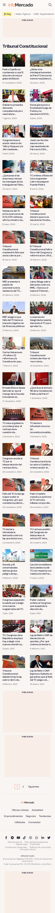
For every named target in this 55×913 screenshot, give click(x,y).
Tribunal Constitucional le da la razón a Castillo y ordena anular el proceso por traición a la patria (41, 463)
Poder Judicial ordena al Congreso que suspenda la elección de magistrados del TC (40, 605)
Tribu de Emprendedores (36, 842)
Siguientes (33, 786)
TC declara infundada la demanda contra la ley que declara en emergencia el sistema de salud (12, 534)
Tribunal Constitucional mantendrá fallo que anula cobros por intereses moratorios (13, 251)
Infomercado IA (15, 842)
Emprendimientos (13, 816)
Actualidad (37, 810)
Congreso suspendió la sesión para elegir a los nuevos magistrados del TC (13, 605)
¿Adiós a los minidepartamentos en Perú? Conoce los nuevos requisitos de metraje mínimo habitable (41, 74)
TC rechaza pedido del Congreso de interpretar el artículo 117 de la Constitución (40, 534)
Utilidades (20, 822)
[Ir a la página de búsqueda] (50, 5)
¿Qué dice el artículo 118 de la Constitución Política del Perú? (41, 390)
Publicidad (35, 844)
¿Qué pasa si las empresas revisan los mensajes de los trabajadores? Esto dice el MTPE (12, 180)
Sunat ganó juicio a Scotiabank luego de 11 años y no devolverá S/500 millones (40, 110)
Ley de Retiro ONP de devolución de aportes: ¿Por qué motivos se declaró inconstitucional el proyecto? (41, 640)
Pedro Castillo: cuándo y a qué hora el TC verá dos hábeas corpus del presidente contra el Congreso (41, 498)
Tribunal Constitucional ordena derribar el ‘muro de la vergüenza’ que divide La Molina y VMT (40, 357)
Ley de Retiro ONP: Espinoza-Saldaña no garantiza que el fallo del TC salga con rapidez (41, 675)
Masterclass (22, 844)
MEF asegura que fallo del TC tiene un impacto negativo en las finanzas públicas (13, 322)
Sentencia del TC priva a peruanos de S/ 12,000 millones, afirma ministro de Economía (13, 216)
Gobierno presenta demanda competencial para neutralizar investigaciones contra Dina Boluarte (13, 110)
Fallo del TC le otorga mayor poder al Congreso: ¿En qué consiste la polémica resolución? (13, 498)
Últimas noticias (20, 810)
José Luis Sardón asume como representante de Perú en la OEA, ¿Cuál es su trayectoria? (39, 145)
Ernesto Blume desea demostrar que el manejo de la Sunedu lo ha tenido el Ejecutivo (13, 392)
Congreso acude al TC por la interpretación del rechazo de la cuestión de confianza (12, 463)
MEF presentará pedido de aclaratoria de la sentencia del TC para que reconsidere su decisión (11, 286)
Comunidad (34, 822)
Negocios (31, 816)
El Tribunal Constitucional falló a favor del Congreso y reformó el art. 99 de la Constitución (41, 251)
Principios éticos (28, 849)
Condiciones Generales (16, 847)
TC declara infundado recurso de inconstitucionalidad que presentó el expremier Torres (41, 428)
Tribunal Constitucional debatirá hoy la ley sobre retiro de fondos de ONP (12, 675)
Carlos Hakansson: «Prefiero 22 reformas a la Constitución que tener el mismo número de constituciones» (12, 357)
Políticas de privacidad (40, 847)
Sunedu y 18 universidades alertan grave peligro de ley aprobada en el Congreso (10, 569)
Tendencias (45, 816)
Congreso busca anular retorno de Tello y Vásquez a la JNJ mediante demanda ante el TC (12, 145)
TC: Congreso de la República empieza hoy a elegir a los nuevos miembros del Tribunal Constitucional (12, 640)
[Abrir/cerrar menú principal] (4, 5)
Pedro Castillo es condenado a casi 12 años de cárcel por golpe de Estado (13, 74)
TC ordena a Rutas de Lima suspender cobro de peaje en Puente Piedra (41, 180)
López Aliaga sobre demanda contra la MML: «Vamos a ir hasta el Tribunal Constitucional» (40, 286)
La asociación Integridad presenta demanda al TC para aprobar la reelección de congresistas (40, 322)
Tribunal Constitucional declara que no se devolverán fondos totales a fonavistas (40, 216)
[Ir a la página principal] (21, 5)
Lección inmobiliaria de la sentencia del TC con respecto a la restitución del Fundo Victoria (41, 569)
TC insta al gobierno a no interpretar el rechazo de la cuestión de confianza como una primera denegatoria (13, 428)
